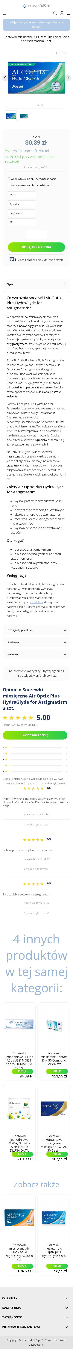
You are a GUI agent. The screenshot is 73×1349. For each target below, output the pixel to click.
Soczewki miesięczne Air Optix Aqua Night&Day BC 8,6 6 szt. (19, 1251)
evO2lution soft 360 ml (30, 150)
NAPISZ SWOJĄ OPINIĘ (35, 735)
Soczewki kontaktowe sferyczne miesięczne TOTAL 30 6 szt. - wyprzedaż (54, 1142)
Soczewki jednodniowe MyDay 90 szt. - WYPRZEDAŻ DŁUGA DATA (19, 1142)
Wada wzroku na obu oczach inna (30, 185)
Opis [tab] (10, 284)
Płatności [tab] (13, 654)
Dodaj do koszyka (36, 247)
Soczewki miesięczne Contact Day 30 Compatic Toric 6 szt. (53, 1059)
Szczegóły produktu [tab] (20, 630)
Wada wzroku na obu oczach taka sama (33, 179)
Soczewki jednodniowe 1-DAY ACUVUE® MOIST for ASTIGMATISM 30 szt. (19, 1059)
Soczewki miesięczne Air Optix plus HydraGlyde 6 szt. (54, 1250)
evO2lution (36, 602)
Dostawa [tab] (13, 642)
